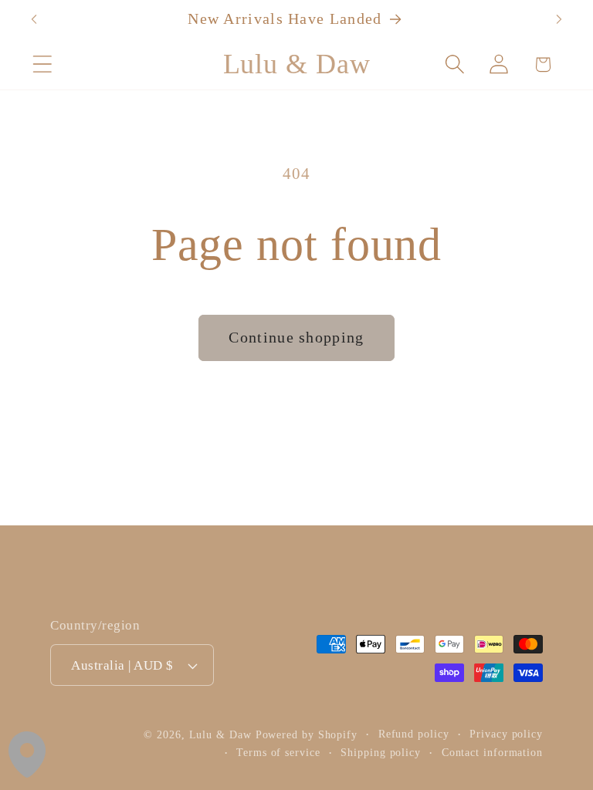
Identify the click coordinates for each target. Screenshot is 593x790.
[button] (42, 64)
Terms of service (278, 752)
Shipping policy (381, 752)
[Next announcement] (559, 19)
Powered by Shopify (306, 734)
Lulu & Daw (220, 734)
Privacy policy (506, 734)
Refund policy (413, 734)
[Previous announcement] (34, 19)
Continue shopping (296, 337)
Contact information (492, 752)
